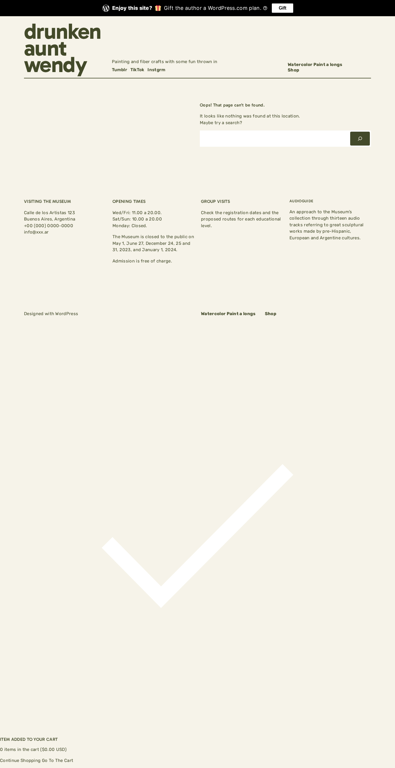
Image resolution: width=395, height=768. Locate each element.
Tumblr (119, 69)
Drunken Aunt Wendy (62, 48)
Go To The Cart (57, 760)
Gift (282, 7)
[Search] (360, 139)
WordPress (66, 313)
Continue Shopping (20, 760)
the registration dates (238, 212)
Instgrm (156, 69)
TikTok (137, 69)
